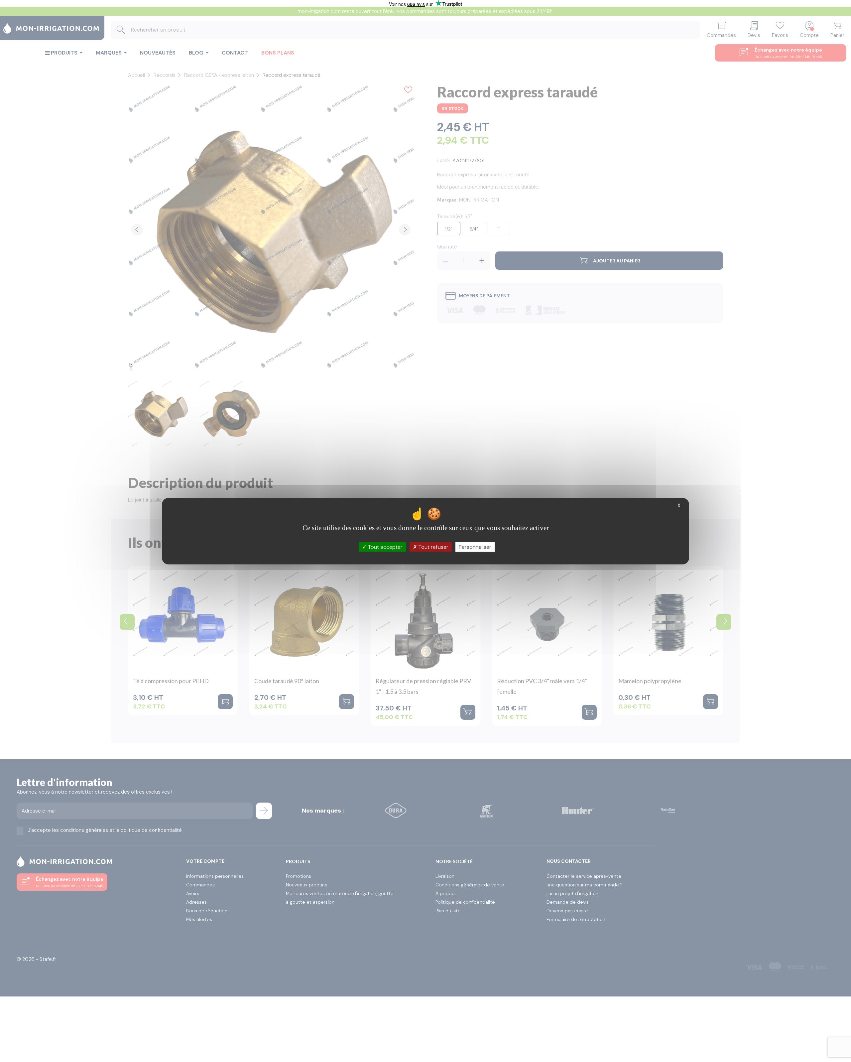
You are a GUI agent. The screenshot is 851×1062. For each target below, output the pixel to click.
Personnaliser (475, 546)
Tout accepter (385, 546)
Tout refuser (432, 546)
